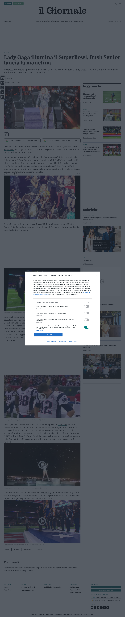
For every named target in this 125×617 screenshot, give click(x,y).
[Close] (96, 275)
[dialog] (62, 308)
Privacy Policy (73, 341)
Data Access (62, 341)
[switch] (86, 306)
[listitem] (62, 302)
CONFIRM (48, 334)
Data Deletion (51, 341)
